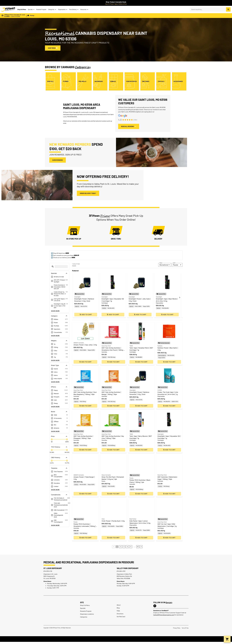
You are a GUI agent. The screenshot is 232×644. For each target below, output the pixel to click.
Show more (55, 311)
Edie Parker (133, 519)
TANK (131, 346)
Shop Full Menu (21, 9)
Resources (83, 9)
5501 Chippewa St (49, 576)
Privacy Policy (176, 628)
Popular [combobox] (175, 265)
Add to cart (87, 314)
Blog (118, 608)
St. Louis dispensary (53, 568)
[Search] (228, 9)
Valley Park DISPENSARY (127, 568)
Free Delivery (73, 9)
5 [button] (130, 546)
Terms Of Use (185, 628)
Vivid (103, 519)
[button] (18, 15)
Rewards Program (41, 9)
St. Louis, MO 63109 (49, 578)
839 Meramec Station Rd (124, 576)
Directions (120, 613)
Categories (51, 9)
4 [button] (127, 546)
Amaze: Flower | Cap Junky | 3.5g (85, 345)
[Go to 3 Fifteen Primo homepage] (8, 9)
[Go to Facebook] (154, 605)
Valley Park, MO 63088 (123, 578)
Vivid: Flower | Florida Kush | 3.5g (113, 521)
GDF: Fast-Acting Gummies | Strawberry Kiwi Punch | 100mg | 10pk (113, 350)
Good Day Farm (106, 346)
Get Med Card (121, 616)
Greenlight (77, 297)
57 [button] (137, 546)
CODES (160, 390)
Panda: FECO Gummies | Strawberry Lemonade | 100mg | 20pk (85, 526)
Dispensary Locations (87, 614)
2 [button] (120, 546)
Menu (161, 263)
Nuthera (160, 346)
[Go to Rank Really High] (116, 639)
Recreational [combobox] (164, 265)
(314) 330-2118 (48, 571)
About (119, 605)
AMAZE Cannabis (79, 343)
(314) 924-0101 (121, 571)
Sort (174, 263)
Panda (131, 478)
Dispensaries (62, 9)
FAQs (118, 611)
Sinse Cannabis (106, 475)
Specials (30, 9)
